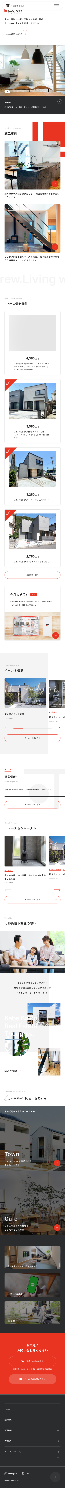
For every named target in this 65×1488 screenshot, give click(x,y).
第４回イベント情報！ (15, 714)
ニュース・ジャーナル (13, 1452)
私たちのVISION (11, 1071)
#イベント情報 (55, 869)
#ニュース (9, 870)
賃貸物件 (8, 1441)
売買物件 (8, 1430)
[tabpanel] (32, 48)
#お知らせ (53, 712)
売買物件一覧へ (32, 575)
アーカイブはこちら (32, 738)
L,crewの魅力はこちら (14, 34)
